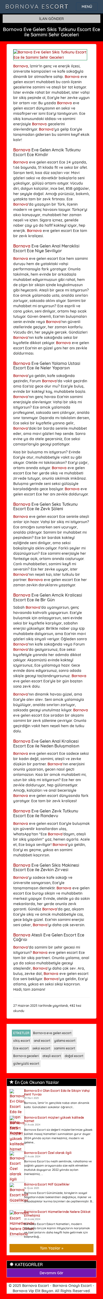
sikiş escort (21, 1041)
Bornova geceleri (26, 1056)
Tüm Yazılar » (51, 1248)
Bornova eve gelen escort (52, 1033)
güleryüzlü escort (26, 1063)
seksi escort (41, 1048)
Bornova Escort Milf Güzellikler (47, 1184)
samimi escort (64, 1048)
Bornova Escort (37, 6)
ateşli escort (52, 1056)
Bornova (20, 66)
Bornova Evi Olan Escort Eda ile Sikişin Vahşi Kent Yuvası (57, 1092)
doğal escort (74, 1056)
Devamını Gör (51, 1273)
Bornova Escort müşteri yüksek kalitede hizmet (54, 1119)
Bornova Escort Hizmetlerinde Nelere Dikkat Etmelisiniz (57, 1213)
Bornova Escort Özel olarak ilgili (48, 1153)
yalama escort (65, 1041)
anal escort (42, 1041)
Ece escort (21, 1048)
